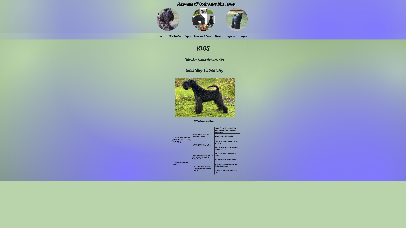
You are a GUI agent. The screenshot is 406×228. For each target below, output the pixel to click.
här (211, 121)
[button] (205, 97)
